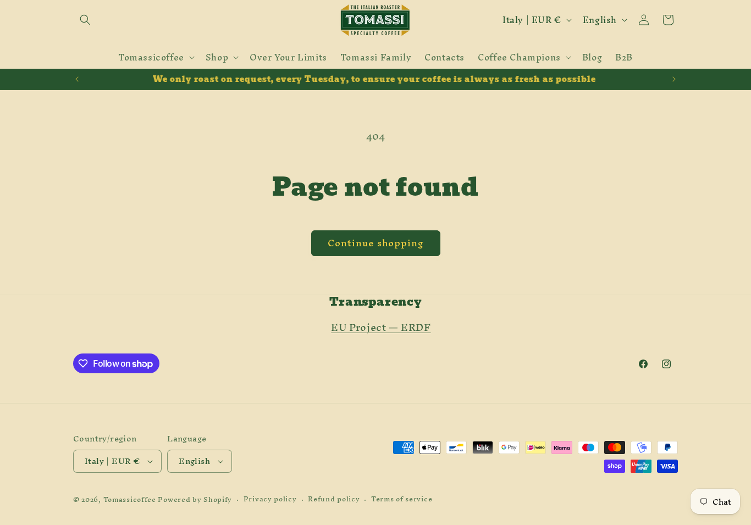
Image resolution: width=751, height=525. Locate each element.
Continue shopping (376, 242)
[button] (85, 20)
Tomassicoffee (129, 499)
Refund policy (334, 499)
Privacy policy (270, 499)
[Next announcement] (674, 79)
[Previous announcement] (77, 79)
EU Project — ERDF (380, 327)
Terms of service (401, 499)
